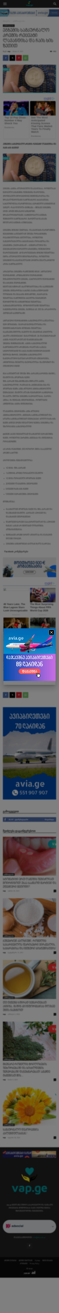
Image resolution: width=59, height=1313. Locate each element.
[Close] (51, 632)
